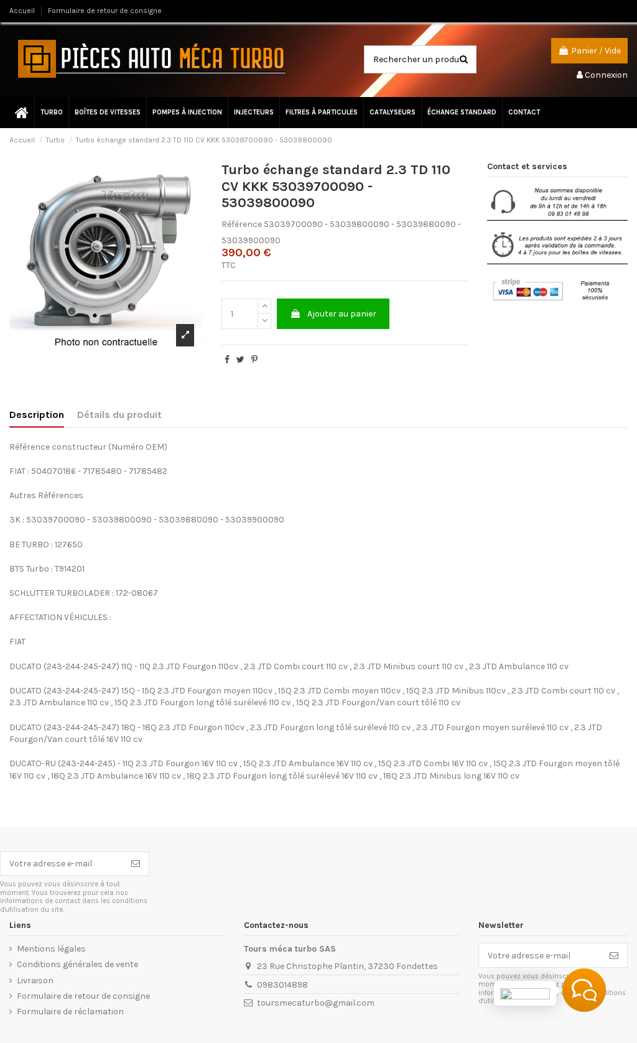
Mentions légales (51, 948)
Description (36, 414)
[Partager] (227, 360)
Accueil (23, 10)
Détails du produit (119, 414)
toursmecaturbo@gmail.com (315, 1003)
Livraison (35, 980)
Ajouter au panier (341, 313)
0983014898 (282, 985)
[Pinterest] (254, 360)
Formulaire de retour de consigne (105, 10)
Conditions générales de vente (77, 964)
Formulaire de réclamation (70, 1011)
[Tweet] (240, 360)
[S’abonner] (136, 864)
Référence (241, 224)
